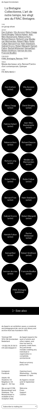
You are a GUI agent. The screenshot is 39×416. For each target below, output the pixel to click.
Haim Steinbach (28, 43)
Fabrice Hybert (21, 34)
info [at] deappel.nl (9, 348)
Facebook (5, 373)
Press (22, 390)
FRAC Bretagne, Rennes (12, 58)
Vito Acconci (19, 32)
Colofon (23, 394)
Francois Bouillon (9, 53)
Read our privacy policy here (26, 363)
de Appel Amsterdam (10, 2)
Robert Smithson (9, 50)
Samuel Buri (29, 48)
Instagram (6, 371)
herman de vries (24, 50)
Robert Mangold (22, 46)
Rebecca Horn (24, 36)
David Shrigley (8, 34)
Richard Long (22, 39)
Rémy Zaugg (31, 32)
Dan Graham (7, 32)
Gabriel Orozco (8, 46)
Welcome (23, 388)
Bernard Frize (14, 43)
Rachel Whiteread (16, 48)
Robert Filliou (23, 41)
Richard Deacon (8, 39)
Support (23, 392)
